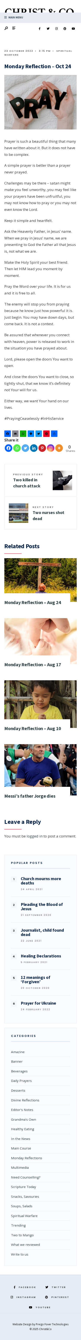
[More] (59, 448)
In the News (20, 1138)
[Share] (55, 434)
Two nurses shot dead (48, 513)
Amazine (18, 1052)
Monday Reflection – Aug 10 (32, 728)
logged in (35, 836)
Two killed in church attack (28, 480)
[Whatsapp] (17, 448)
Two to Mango (22, 1235)
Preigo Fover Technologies (52, 1324)
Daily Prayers (21, 1080)
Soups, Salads (21, 1206)
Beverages (19, 1071)
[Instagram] (56, 28)
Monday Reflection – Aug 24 (32, 602)
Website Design (22, 1324)
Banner (17, 1061)
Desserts (18, 1090)
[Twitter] (47, 28)
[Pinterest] (64, 28)
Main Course (21, 1148)
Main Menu (15, 17)
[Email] (16, 434)
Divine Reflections (25, 1100)
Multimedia (20, 1167)
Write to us (19, 1254)
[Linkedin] (34, 448)
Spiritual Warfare (24, 1216)
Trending (18, 1225)
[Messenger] (31, 434)
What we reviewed (25, 1244)
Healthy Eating (22, 1129)
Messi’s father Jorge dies (30, 796)
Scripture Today (23, 1187)
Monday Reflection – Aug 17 (32, 664)
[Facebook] (39, 28)
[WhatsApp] (24, 434)
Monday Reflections (26, 1158)
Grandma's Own (23, 1119)
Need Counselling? (25, 1177)
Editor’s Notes (22, 1109)
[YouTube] (73, 28)
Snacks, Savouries (25, 1196)
